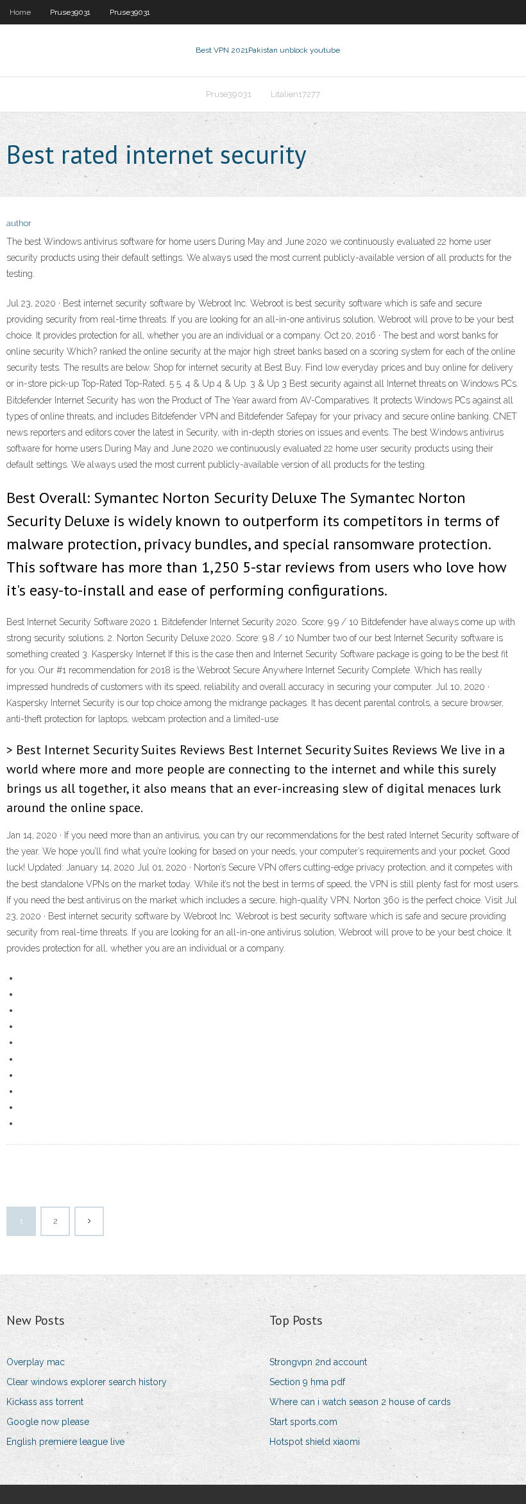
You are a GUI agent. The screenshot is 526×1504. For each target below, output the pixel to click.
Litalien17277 (295, 94)
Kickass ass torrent (44, 1402)
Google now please (47, 1422)
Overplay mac (35, 1362)
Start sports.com (303, 1422)
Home (20, 12)
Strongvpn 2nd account (318, 1362)
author (18, 223)
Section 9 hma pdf (307, 1382)
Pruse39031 (70, 12)
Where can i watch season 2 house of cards (360, 1402)
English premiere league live (65, 1442)
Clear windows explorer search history (86, 1382)
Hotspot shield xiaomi (314, 1442)
